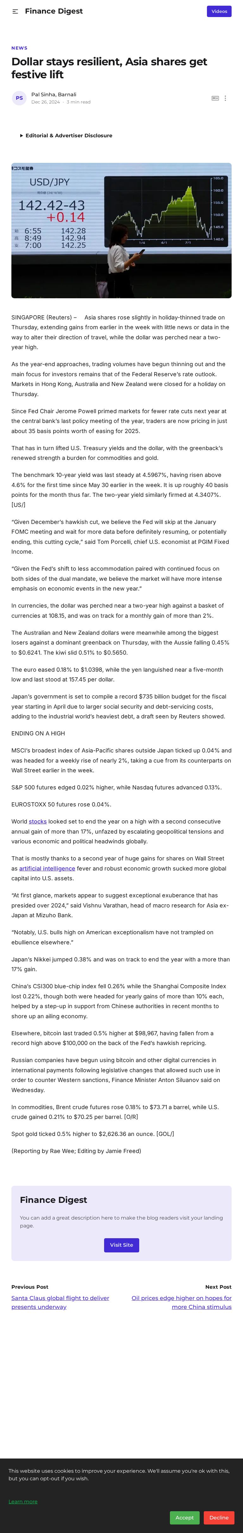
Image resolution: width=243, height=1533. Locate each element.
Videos (219, 11)
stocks (38, 821)
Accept (185, 1518)
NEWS (19, 48)
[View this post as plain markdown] (215, 98)
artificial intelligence (47, 868)
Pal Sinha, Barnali (53, 95)
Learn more (23, 1501)
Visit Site (121, 1245)
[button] (15, 11)
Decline (219, 1518)
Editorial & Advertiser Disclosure (69, 136)
